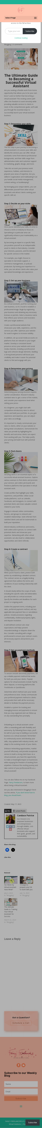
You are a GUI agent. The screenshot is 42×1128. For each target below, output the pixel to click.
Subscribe (30, 31)
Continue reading (21, 38)
